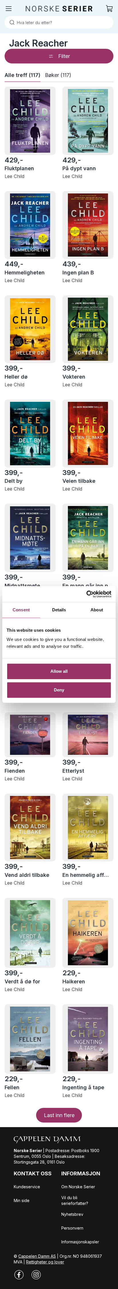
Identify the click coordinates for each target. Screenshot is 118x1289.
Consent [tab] (21, 609)
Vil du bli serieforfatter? (74, 1200)
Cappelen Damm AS (37, 1256)
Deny (59, 689)
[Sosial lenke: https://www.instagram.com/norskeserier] (36, 1274)
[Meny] (9, 9)
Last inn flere (59, 1115)
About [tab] (97, 609)
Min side (22, 1200)
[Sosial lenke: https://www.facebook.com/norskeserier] (19, 1274)
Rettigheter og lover (45, 1261)
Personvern (72, 1228)
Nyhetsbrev (72, 1214)
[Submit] (11, 22)
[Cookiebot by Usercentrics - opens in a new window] (86, 594)
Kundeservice (27, 1186)
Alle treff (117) (22, 75)
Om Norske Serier (78, 1186)
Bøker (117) (58, 75)
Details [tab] (59, 609)
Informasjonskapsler (80, 1241)
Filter (64, 56)
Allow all (59, 671)
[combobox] (59, 22)
